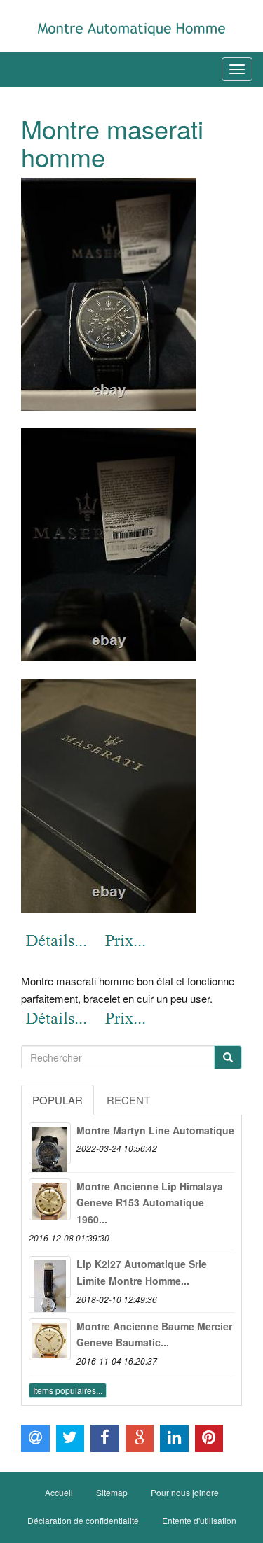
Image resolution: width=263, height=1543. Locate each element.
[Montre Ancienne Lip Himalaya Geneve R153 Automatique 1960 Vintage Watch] (50, 1199)
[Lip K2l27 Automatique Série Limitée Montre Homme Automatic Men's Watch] (50, 1277)
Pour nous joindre (185, 1492)
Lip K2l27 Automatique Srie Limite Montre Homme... (141, 1272)
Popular (57, 1099)
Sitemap (112, 1492)
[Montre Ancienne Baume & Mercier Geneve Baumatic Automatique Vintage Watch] (50, 1339)
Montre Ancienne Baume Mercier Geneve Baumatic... (154, 1334)
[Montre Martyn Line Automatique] (50, 1143)
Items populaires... (67, 1390)
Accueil (59, 1492)
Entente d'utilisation (199, 1520)
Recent (128, 1099)
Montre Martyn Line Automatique (155, 1130)
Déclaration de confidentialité (83, 1520)
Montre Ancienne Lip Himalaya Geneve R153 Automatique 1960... (149, 1203)
